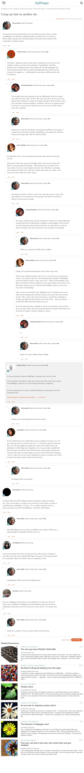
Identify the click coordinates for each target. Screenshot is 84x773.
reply (4, 45)
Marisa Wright (21, 145)
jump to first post (66, 640)
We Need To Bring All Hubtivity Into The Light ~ (41, 668)
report (8, 45)
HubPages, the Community (29, 646)
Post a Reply (77, 639)
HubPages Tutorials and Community (33, 665)
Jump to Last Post (60, 18)
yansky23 (15, 591)
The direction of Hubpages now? (35, 724)
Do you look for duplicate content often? (38, 705)
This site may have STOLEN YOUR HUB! (38, 649)
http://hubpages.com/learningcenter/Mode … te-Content (26, 397)
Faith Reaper (16, 490)
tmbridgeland (16, 543)
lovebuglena (20, 430)
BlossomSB (16, 23)
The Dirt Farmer (22, 52)
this (47, 52)
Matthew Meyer (21, 365)
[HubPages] (42, 3)
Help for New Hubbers (28, 684)
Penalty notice (27, 687)
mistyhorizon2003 (26, 85)
